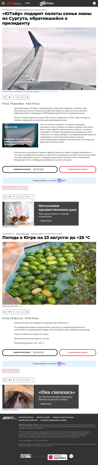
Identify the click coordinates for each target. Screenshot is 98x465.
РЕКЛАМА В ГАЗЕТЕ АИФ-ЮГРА (63, 417)
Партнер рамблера (39, 456)
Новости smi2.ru (10, 226)
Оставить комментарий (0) (78, 169)
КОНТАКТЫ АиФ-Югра (26, 417)
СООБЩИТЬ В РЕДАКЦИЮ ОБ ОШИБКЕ (53, 420)
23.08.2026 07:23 (8, 234)
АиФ (55, 91)
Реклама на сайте (43, 417)
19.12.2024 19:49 (7, 10)
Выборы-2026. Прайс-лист (28, 420)
